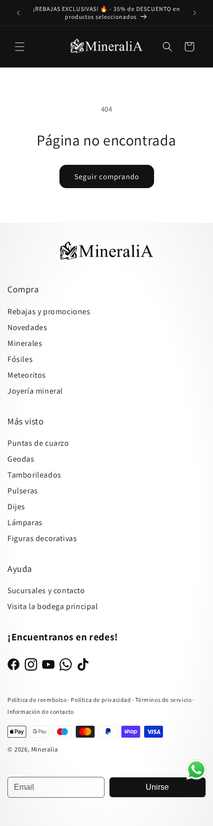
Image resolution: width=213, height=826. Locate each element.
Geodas (21, 459)
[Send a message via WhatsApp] (196, 769)
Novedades (27, 327)
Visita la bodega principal (52, 606)
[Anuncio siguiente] (195, 13)
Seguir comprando (106, 176)
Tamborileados (34, 475)
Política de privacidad (101, 699)
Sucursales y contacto (46, 590)
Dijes (16, 506)
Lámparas (25, 522)
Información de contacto (40, 711)
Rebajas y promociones (49, 311)
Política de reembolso (37, 699)
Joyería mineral (35, 391)
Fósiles (20, 359)
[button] (20, 47)
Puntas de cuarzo (38, 443)
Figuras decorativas (42, 538)
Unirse (157, 787)
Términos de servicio (163, 699)
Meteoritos (26, 375)
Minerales (24, 343)
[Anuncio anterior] (18, 13)
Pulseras (22, 490)
